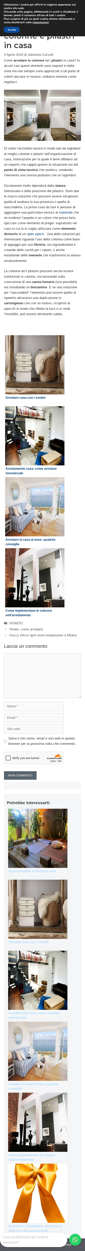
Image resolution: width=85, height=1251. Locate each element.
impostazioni (40, 22)
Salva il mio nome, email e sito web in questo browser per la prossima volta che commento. (42, 741)
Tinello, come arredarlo (26, 629)
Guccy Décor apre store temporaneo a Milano (43, 635)
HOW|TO (16, 623)
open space (35, 234)
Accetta (12, 29)
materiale (66, 212)
